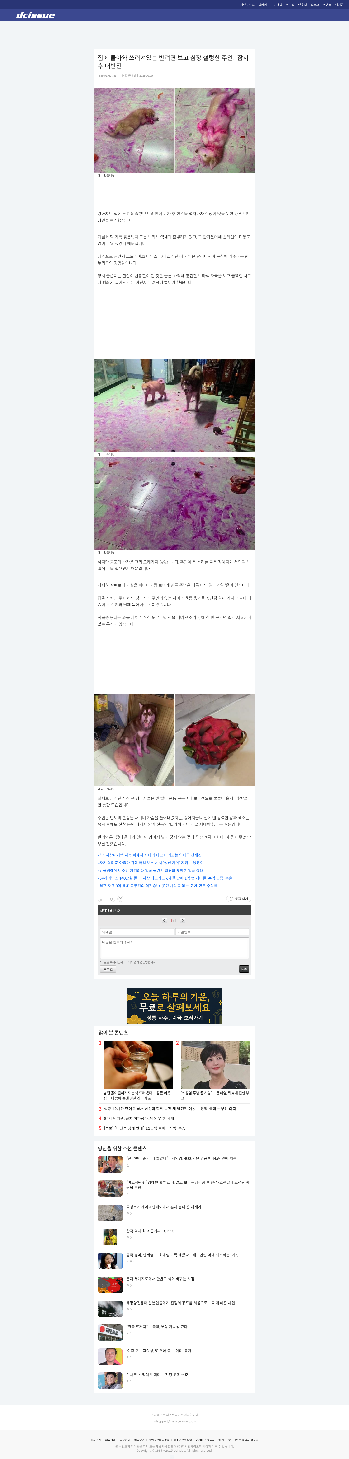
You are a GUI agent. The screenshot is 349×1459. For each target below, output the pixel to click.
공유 (120, 899)
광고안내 (125, 1440)
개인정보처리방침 (159, 1440)
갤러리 (262, 5)
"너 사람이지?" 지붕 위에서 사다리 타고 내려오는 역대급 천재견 (150, 855)
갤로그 (315, 5)
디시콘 (339, 5)
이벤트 (327, 5)
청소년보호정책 (183, 1440)
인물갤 (302, 5)
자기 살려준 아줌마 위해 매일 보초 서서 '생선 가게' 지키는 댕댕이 (151, 863)
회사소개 (96, 1440)
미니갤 (290, 5)
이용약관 (139, 1440)
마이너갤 (276, 5)
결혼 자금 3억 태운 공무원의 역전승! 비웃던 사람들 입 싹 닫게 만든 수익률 (158, 886)
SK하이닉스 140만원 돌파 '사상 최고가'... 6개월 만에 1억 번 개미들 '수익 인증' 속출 (165, 878)
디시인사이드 (246, 5)
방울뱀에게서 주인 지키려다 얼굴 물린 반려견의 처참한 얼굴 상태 (151, 870)
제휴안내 (110, 1440)
